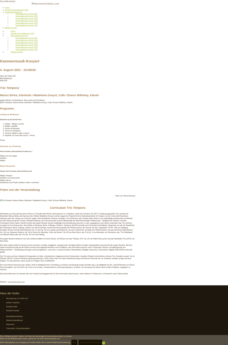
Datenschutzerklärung (90, 342)
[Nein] (103, 343)
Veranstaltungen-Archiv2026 (26, 14)
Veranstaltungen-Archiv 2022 (26, 23)
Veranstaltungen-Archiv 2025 (26, 16)
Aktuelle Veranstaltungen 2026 (16, 10)
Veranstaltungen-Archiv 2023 (26, 21)
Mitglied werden (11, 28)
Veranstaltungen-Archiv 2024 (26, 18)
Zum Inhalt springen (7, 1)
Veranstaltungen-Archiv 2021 (26, 25)
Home (7, 8)
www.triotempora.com (16, 282)
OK (74, 342)
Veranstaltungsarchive (13, 12)
